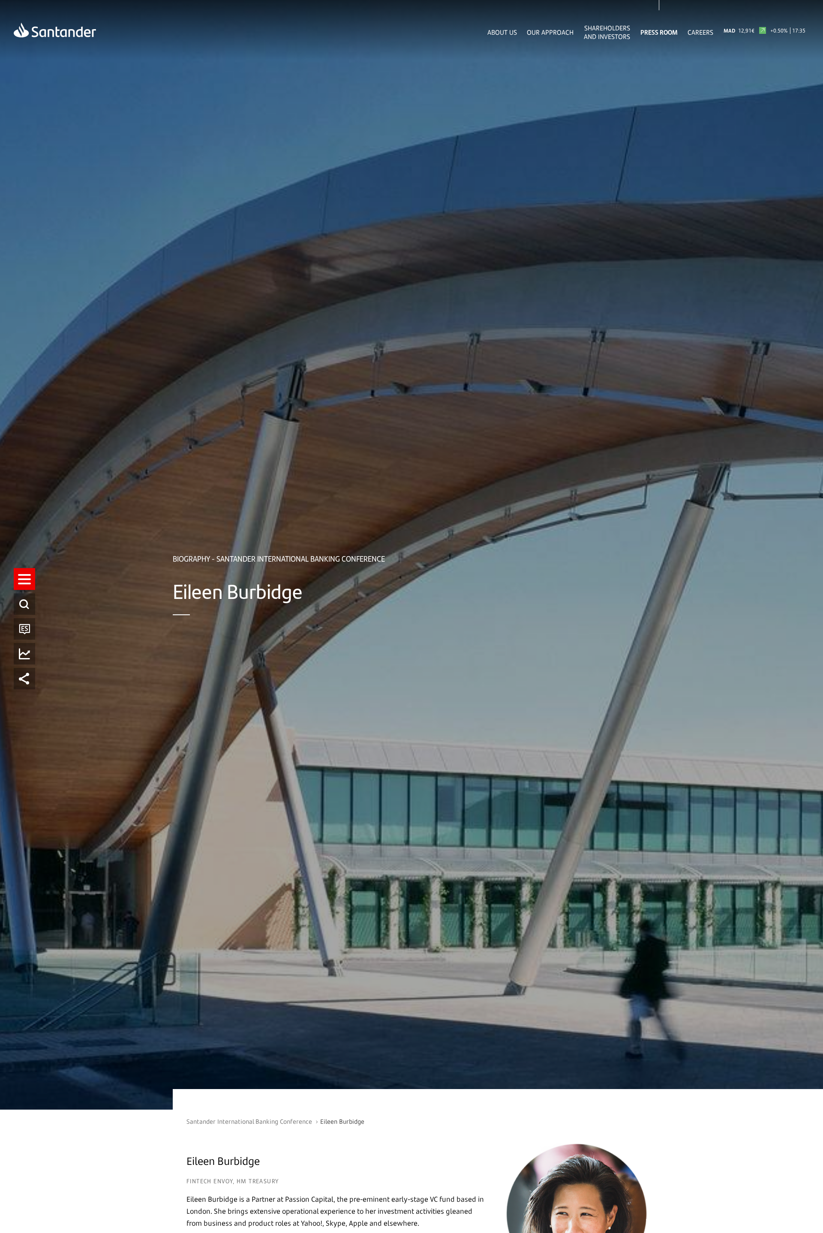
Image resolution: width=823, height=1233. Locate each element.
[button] (24, 579)
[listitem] (24, 579)
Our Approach (550, 32)
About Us (502, 32)
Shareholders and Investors (607, 32)
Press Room (659, 32)
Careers (700, 32)
